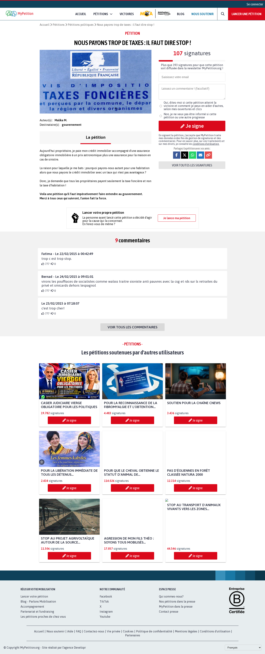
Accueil (80, 14)
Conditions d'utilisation (215, 631)
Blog (180, 14)
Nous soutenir (202, 14)
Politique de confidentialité (154, 631)
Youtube (105, 616)
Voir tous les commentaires (132, 327)
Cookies (128, 631)
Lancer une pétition (246, 14)
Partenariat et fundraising (37, 611)
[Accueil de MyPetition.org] (20, 14)
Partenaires (132, 635)
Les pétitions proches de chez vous (43, 616)
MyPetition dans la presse (176, 606)
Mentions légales (186, 631)
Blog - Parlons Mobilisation (38, 601)
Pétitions (59, 24)
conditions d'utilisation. (206, 143)
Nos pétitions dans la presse (177, 601)
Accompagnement (32, 606)
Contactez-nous (94, 631)
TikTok (104, 601)
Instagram (106, 611)
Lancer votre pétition (34, 596)
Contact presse (168, 611)
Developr (80, 647)
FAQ (78, 631)
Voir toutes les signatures (192, 165)
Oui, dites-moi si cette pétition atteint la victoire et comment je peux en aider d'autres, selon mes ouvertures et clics (194, 106)
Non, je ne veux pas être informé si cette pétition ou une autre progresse (190, 115)
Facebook (106, 596)
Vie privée (113, 631)
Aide (70, 631)
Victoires (127, 14)
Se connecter (255, 4)
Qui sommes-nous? (171, 596)
